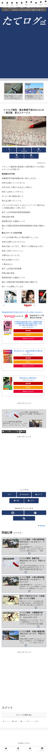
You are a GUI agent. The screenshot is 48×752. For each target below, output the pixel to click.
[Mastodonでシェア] (19, 625)
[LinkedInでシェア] (24, 637)
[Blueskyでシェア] (29, 625)
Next (46, 92)
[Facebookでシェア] (8, 631)
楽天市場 (28, 330)
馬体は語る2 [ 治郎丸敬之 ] (28, 378)
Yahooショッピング (28, 338)
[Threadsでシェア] (19, 631)
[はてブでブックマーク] (29, 631)
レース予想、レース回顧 (11, 431)
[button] (31, 156)
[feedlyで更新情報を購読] (35, 512)
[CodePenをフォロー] (13, 512)
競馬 (24, 431)
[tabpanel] (13, 91)
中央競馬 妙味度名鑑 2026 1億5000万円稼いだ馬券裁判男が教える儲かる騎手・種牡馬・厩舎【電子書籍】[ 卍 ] (28, 323)
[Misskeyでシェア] (40, 625)
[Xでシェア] (8, 625)
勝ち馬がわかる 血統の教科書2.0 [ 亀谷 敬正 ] (28, 351)
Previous (2, 92)
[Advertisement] (24, 54)
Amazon (28, 334)
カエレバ (31, 327)
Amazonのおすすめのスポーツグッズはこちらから (22, 312)
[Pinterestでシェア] (13, 637)
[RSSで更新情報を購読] (24, 518)
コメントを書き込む (24, 715)
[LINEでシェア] (40, 631)
